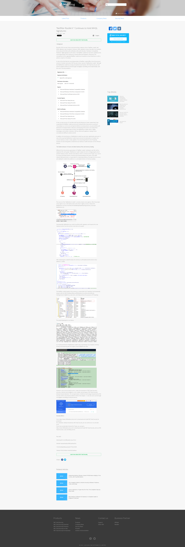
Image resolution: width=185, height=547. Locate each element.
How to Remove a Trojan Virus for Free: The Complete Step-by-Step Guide (85, 490)
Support (100, 522)
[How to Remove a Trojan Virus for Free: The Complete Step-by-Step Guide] (61, 490)
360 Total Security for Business (61, 530)
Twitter (115, 28)
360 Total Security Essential (60, 524)
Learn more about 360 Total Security (78, 40)
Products (83, 18)
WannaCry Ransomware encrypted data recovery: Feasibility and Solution (123, 99)
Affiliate (117, 522)
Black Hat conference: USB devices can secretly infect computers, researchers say (124, 107)
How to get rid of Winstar (123, 122)
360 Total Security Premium (60, 526)
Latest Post (65, 18)
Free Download (118, 39)
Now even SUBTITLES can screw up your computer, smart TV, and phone (124, 114)
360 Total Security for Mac (60, 528)
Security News (119, 18)
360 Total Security (58, 522)
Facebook (110, 28)
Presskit (77, 528)
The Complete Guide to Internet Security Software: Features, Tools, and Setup (84, 483)
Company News (102, 18)
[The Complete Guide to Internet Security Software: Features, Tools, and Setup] (61, 483)
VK (119, 28)
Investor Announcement (81, 530)
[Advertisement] (118, 67)
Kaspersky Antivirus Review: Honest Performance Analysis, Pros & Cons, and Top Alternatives (85, 476)
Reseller (117, 524)
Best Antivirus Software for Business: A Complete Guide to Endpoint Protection (83, 497)
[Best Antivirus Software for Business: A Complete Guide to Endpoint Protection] (61, 497)
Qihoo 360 (101, 524)
